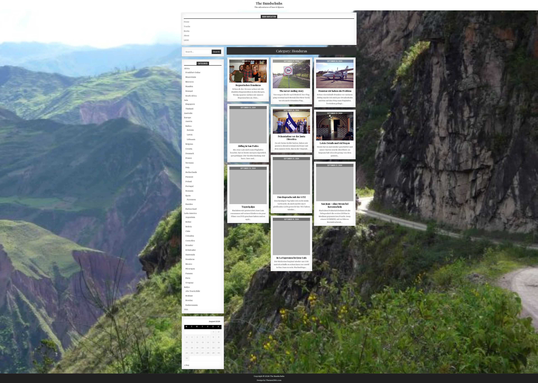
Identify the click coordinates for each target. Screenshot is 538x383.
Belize (188, 222)
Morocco (189, 82)
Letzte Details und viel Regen (335, 143)
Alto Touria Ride (192, 291)
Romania (189, 191)
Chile (187, 231)
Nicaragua (190, 269)
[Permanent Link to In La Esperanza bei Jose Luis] (291, 236)
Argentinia (190, 217)
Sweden (189, 204)
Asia (186, 100)
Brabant (189, 296)
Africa (187, 68)
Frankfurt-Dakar (192, 72)
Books (186, 31)
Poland (188, 181)
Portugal (189, 186)
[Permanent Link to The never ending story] (291, 74)
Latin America (190, 213)
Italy (187, 167)
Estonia (190, 130)
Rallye (187, 287)
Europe (187, 117)
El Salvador (190, 250)
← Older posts (233, 276)
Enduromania (191, 305)
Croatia (188, 149)
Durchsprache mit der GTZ (291, 197)
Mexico (188, 264)
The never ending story (291, 90)
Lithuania (191, 139)
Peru (187, 278)
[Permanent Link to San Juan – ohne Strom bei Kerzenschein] (334, 182)
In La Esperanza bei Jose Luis (291, 257)
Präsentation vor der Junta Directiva (291, 138)
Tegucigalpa (248, 206)
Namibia (189, 86)
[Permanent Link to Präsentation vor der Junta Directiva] (291, 121)
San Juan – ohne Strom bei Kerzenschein (334, 205)
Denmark (189, 153)
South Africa (191, 96)
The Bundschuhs (269, 3)
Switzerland (190, 209)
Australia (188, 113)
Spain (188, 196)
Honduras (189, 259)
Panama (189, 273)
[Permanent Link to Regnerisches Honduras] (248, 71)
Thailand (189, 109)
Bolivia (188, 227)
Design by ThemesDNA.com (269, 380)
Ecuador (189, 245)
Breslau (189, 300)
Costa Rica (190, 241)
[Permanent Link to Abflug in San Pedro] (248, 124)
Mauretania (190, 77)
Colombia (189, 236)
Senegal (189, 91)
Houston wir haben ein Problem (334, 90)
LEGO (186, 40)
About (186, 35)
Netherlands (191, 172)
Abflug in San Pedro (248, 145)
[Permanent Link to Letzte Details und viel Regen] (334, 126)
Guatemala (190, 255)
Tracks (187, 26)
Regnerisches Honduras (248, 85)
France (188, 158)
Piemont (189, 177)
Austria (188, 121)
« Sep (186, 365)
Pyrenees (191, 200)
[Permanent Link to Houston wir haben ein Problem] (334, 74)
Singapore (190, 104)
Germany (189, 163)
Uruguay (189, 283)
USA (186, 309)
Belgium (189, 144)
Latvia (189, 135)
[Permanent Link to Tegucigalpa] (248, 185)
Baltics (188, 126)
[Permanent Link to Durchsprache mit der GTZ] (291, 175)
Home (186, 22)
